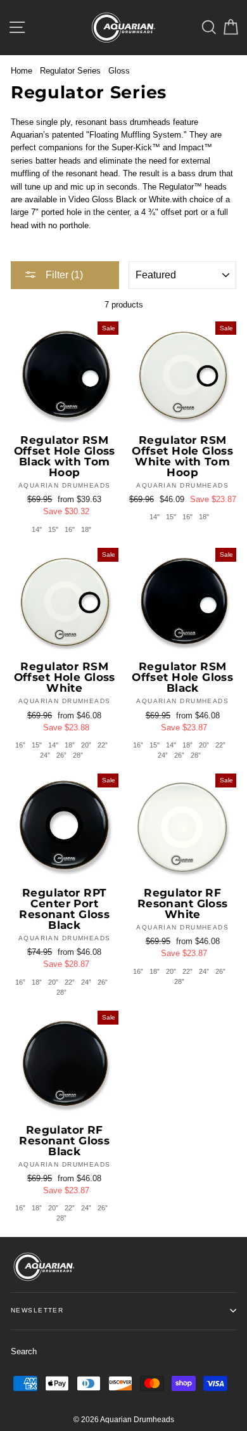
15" (53, 529)
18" (86, 529)
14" (37, 529)
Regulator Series (70, 70)
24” (45, 755)
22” (103, 745)
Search (24, 1351)
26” (61, 755)
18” (70, 745)
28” (78, 755)
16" (70, 529)
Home (21, 70)
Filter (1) (63, 274)
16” (20, 745)
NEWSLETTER (37, 1310)
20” (86, 745)
